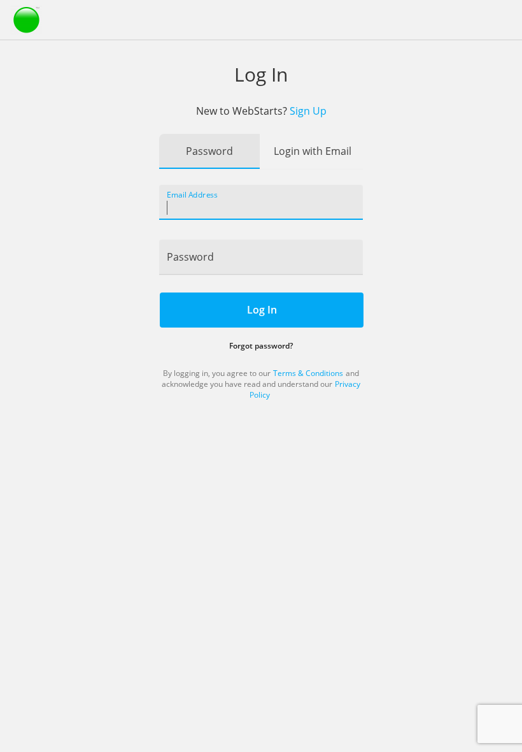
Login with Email (312, 151)
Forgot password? (261, 345)
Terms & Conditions (308, 373)
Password (209, 151)
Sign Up (308, 111)
